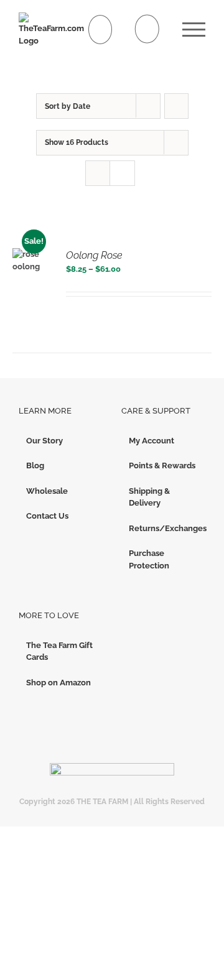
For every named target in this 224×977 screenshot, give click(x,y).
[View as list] (122, 173)
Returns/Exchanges (164, 528)
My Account (151, 440)
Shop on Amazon (58, 682)
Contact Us (47, 516)
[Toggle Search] (147, 29)
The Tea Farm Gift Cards (59, 651)
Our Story (44, 440)
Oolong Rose (94, 255)
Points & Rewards (162, 465)
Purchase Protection (149, 559)
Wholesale (47, 491)
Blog (35, 465)
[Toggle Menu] (194, 29)
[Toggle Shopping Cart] (100, 29)
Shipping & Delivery (149, 497)
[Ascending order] (176, 106)
